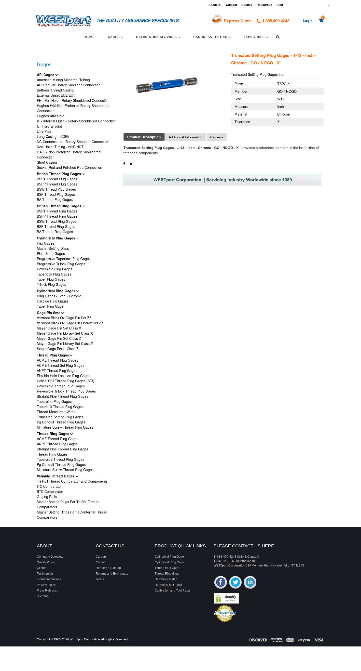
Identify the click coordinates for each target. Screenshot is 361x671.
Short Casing (47, 162)
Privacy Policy (46, 585)
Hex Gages (45, 243)
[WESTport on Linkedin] (250, 583)
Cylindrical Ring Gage (169, 562)
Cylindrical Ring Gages (56, 290)
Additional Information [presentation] (186, 137)
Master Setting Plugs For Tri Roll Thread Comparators (68, 504)
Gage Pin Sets (49, 312)
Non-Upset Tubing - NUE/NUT (60, 146)
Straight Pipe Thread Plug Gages (62, 396)
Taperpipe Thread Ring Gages (60, 459)
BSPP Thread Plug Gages (57, 184)
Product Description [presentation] (144, 137)
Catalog (246, 5)
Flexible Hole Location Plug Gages (63, 375)
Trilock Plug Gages (51, 284)
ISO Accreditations (49, 579)
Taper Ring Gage (50, 306)
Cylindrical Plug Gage (169, 556)
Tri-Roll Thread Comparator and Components (72, 481)
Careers (101, 556)
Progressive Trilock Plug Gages (61, 263)
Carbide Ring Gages (53, 301)
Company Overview (50, 556)
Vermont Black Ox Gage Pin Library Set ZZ (70, 322)
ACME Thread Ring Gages (57, 438)
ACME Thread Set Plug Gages (60, 365)
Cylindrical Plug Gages (56, 238)
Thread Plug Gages (53, 355)
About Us (215, 5)
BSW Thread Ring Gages (56, 221)
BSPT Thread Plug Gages (57, 178)
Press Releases (47, 590)
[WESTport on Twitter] (235, 583)
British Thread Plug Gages (59, 173)
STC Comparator (50, 491)
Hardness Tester (166, 579)
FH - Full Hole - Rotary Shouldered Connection (73, 100)
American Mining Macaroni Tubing (63, 79)
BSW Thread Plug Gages (56, 189)
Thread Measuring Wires (56, 411)
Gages (116, 37)
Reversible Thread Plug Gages (61, 385)
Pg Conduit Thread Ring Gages (61, 464)
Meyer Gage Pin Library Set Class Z (65, 343)
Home (90, 37)
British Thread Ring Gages (59, 205)
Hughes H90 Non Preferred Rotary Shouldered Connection (73, 108)
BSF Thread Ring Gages (56, 226)
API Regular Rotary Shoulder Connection (68, 84)
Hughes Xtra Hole (50, 115)
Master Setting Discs (53, 248)
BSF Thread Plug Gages (56, 194)
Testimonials (45, 573)
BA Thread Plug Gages (55, 199)
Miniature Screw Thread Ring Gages (65, 469)
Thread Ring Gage (167, 573)
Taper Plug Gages (51, 279)
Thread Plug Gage (167, 568)
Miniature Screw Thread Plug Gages (65, 427)
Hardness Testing (213, 37)
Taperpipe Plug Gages (54, 401)
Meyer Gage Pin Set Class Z (59, 338)
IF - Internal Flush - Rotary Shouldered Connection (76, 120)
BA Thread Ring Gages (55, 231)
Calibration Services (159, 37)
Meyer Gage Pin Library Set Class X (65, 333)
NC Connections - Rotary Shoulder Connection (73, 141)
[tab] (144, 137)
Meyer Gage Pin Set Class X (59, 328)
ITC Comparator (49, 486)
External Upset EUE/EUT (56, 95)
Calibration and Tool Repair (173, 590)
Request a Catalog (108, 568)
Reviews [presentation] (216, 137)
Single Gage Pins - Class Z (58, 348)
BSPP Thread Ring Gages (57, 216)
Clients (41, 568)
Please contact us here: (244, 545)
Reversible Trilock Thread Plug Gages (66, 391)
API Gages (46, 74)
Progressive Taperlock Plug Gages (64, 258)
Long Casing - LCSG (53, 136)
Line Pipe (44, 131)
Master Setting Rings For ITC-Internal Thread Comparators (72, 515)
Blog (280, 5)
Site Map (43, 596)
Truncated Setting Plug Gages (60, 416)
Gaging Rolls (47, 496)
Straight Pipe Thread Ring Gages (62, 449)
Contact (231, 5)
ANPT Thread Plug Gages (57, 370)
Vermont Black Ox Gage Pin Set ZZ (64, 317)
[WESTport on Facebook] (221, 583)
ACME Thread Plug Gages (57, 360)
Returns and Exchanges (112, 573)
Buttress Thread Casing (55, 90)
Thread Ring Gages (53, 433)
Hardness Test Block (168, 585)
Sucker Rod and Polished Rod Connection (69, 167)
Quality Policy (46, 562)
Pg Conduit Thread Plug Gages (61, 422)
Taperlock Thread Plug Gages (60, 406)
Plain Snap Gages (51, 253)
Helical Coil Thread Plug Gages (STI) (65, 380)
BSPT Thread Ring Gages (57, 211)
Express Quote (238, 21)
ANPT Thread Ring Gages (57, 443)
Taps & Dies (257, 37)
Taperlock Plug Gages (54, 274)
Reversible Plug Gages (54, 268)
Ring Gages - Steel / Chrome (59, 295)
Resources (264, 5)
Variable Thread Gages (56, 476)
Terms (100, 579)
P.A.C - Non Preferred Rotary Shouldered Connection (69, 154)
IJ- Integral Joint (49, 126)
